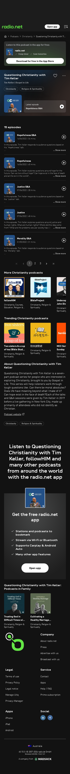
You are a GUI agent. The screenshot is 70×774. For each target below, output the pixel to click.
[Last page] (53, 263)
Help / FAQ (46, 689)
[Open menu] (66, 27)
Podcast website (12, 414)
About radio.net (48, 641)
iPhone (9, 718)
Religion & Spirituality (32, 89)
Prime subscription (50, 695)
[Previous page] (23, 263)
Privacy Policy (12, 683)
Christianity (11, 89)
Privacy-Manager (14, 701)
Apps (43, 683)
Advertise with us (49, 653)
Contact (44, 676)
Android (9, 730)
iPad (7, 724)
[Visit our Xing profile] (50, 718)
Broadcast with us (49, 659)
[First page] (16, 263)
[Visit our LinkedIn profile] (43, 718)
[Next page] (46, 263)
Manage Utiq (12, 695)
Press (43, 647)
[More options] (64, 76)
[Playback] (62, 107)
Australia (37, 746)
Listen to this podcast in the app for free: (28, 45)
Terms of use (12, 676)
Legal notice (11, 689)
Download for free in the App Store (35, 61)
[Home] (5, 36)
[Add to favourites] (55, 75)
